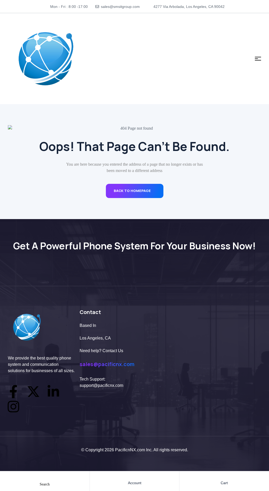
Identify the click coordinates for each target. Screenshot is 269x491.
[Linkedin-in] (53, 391)
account (134, 483)
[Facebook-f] (13, 391)
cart (224, 483)
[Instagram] (13, 406)
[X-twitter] (33, 391)
